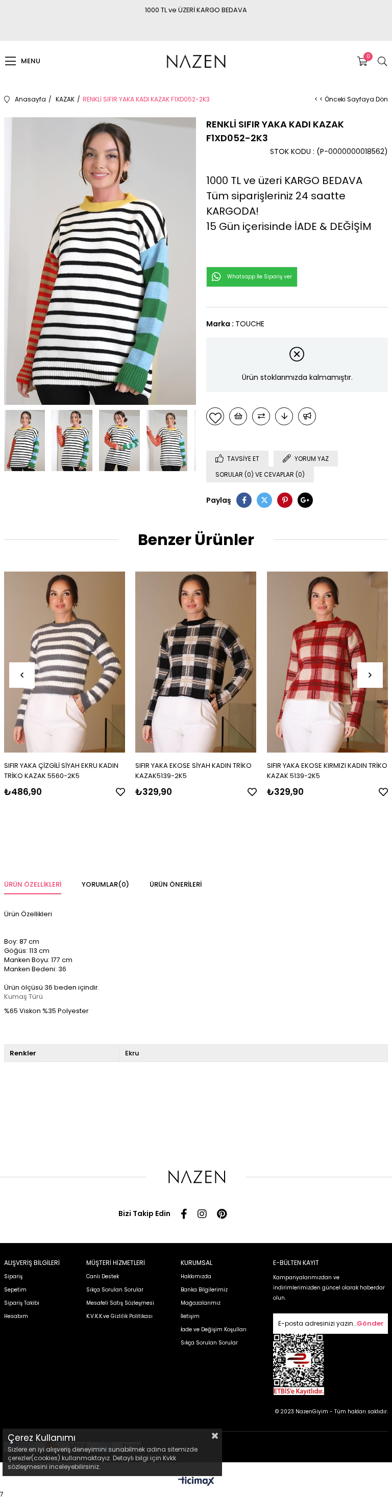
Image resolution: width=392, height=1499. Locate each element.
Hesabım (16, 1316)
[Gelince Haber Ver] (307, 416)
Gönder (370, 1323)
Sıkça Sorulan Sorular (114, 1290)
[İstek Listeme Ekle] (238, 416)
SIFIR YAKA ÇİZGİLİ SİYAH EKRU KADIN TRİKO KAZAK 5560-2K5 (61, 771)
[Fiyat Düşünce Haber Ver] (284, 416)
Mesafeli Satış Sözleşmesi (120, 1303)
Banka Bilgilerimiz (204, 1290)
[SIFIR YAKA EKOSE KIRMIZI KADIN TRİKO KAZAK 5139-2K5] (327, 662)
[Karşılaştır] (261, 416)
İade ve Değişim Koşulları (214, 1329)
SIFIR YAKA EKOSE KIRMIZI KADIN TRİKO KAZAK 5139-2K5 (327, 771)
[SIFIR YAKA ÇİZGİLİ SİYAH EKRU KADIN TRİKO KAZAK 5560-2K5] (65, 662)
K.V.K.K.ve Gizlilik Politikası (119, 1316)
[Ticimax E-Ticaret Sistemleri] (196, 1482)
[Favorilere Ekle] (215, 416)
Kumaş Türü (23, 996)
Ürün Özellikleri (32, 884)
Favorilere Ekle (120, 791)
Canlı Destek (102, 1276)
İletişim (190, 1316)
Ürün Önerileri (176, 884)
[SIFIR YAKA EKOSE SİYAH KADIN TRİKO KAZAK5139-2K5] (196, 662)
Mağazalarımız (200, 1303)
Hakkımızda (196, 1276)
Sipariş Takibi (21, 1303)
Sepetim (15, 1290)
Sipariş (13, 1276)
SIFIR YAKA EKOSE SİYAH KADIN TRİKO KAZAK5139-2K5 (193, 771)
